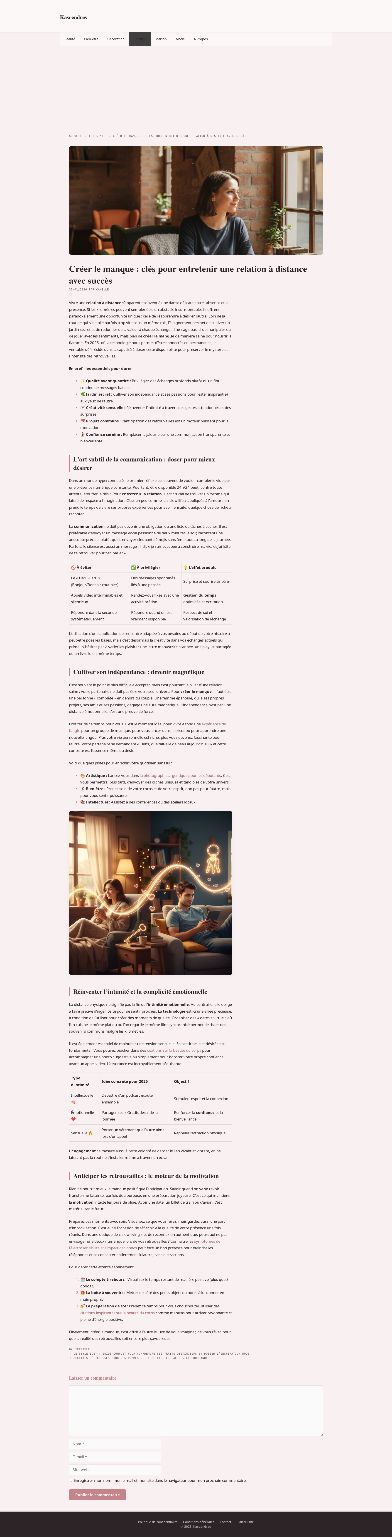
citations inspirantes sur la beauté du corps (117, 1312)
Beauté (69, 39)
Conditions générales (198, 1522)
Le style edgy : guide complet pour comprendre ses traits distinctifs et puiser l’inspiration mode (162, 1353)
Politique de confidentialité (158, 1522)
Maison (161, 39)
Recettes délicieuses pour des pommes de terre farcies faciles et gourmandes (142, 1358)
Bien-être (91, 39)
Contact (225, 1522)
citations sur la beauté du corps (174, 1050)
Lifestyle (140, 39)
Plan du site (245, 1522)
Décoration (116, 39)
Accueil (75, 136)
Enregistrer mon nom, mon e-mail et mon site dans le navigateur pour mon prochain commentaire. (160, 1480)
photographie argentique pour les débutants (182, 775)
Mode (180, 39)
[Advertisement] (196, 89)
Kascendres (73, 17)
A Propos (201, 39)
